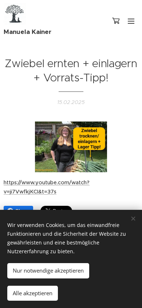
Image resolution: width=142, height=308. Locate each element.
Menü (131, 21)
